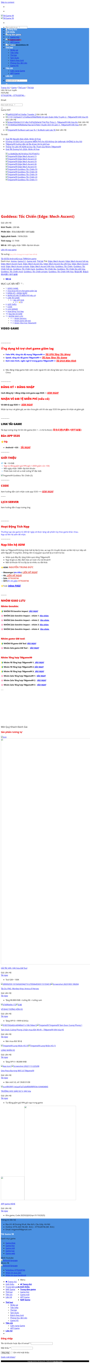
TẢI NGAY (25, 447)
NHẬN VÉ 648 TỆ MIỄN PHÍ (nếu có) (22, 295)
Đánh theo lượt (17, 60)
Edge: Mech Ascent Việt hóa (42, 266)
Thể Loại (22, 87)
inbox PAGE (14, 585)
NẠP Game (11, 45)
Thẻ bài (13, 55)
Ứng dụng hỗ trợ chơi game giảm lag (22, 291)
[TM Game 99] (7, 17)
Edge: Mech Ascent (56, 261)
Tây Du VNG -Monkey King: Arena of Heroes (20, 988)
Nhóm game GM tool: (22, 321)
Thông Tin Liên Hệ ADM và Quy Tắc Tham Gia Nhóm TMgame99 (33, 146)
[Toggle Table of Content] (22, 284)
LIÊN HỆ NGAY (30, 572)
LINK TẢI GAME (14, 298)
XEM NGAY (53, 392)
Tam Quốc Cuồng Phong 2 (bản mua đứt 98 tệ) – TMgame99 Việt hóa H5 (32, 1029)
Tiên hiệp (14, 52)
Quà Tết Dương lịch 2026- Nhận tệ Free (22, 149)
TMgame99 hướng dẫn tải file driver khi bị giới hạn (28, 144)
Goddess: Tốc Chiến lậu (46, 269)
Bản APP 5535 (18, 300)
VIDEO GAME (13, 288)
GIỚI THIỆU (12, 304)
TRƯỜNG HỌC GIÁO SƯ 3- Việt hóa (16, 1091)
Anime (14, 261)
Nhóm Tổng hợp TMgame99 (25, 323)
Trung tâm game (13, 34)
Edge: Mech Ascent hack (11, 264)
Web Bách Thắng (57, 1361)
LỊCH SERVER (13, 309)
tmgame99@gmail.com (17, 100)
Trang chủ (12, 29)
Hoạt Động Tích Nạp (16, 311)
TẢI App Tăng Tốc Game (54, 357)
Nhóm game (31, 258)
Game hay (10, 1251)
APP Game (15, 42)
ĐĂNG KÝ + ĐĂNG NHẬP (17, 293)
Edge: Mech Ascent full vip (77, 261)
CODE (10, 307)
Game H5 (14, 65)
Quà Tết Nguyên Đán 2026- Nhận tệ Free (23, 139)
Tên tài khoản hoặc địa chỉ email (15, 1343)
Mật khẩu (6, 1348)
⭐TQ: (21, 302)
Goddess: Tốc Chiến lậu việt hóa (71, 269)
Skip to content (7, 2)
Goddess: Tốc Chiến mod (12, 271)
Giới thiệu (10, 32)
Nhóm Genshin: (20, 318)
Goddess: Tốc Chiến (64, 266)
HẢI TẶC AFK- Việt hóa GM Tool (14, 968)
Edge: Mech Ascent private (17, 266)
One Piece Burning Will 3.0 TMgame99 (17, 1070)
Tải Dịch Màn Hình (66, 360)
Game (14, 87)
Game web (10, 1253)
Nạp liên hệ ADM (15, 314)
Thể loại (9, 47)
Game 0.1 (22, 261)
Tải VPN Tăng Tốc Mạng (58, 354)
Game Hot (14, 37)
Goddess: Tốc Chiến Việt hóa (61, 271)
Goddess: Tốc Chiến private (36, 271)
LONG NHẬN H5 (8, 1050)
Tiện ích (9, 68)
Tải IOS (4, 258)
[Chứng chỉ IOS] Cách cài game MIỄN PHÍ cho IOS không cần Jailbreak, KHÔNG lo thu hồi (44, 141)
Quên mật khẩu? (8, 1357)
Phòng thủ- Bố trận (18, 63)
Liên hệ (9, 76)
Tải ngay (4, 975)
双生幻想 (78, 271)
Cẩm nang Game (17, 70)
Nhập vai (14, 50)
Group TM (21, 258)
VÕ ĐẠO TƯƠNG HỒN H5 (12, 1009)
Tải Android (12, 258)
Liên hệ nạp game (9, 249)
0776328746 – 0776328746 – (13, 95)
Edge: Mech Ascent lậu (33, 264)
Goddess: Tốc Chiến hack (24, 269)
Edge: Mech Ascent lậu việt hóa (57, 264)
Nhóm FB (24, 45)
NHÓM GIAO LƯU (16, 316)
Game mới (14, 39)
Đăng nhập (5, 1353)
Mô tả (8, 279)
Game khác (10, 1243)
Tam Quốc (14, 58)
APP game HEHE (8, 1204)
